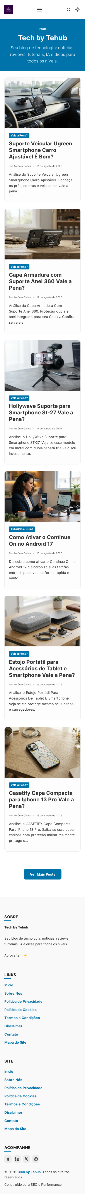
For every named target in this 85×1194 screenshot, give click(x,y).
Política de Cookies (20, 1009)
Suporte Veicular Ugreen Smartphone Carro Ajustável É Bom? (40, 150)
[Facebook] (8, 1159)
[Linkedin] (17, 1159)
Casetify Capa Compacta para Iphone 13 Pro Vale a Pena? (41, 799)
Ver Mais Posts (42, 874)
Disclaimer (13, 1026)
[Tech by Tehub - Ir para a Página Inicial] (8, 9)
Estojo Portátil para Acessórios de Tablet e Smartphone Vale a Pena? (42, 668)
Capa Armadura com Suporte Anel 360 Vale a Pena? (40, 281)
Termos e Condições (22, 1018)
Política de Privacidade (23, 1001)
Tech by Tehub (29, 1172)
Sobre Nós (13, 993)
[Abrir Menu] (39, 9)
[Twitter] (26, 1159)
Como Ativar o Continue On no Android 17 (39, 540)
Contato (11, 1034)
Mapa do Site (15, 1042)
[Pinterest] (35, 1159)
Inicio (8, 985)
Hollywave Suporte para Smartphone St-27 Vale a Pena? (41, 412)
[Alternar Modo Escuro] (77, 9)
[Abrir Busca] (68, 9)
